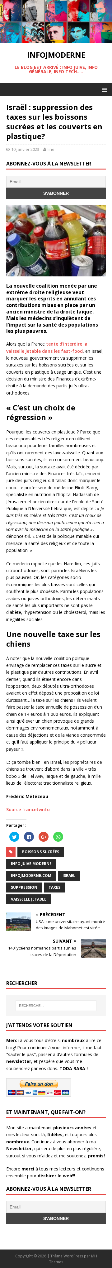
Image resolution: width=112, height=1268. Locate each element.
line (51, 149)
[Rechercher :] (56, 1005)
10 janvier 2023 (25, 149)
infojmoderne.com (31, 875)
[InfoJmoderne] (56, 40)
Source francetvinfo (28, 809)
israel (69, 875)
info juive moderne (31, 863)
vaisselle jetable (28, 899)
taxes (54, 887)
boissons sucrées (40, 851)
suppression (24, 887)
